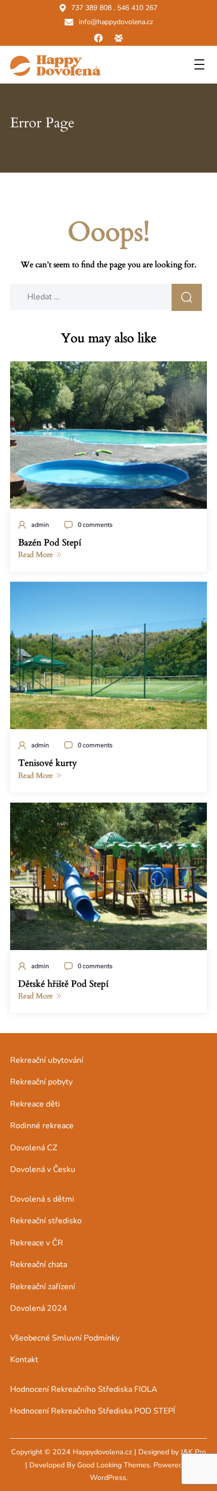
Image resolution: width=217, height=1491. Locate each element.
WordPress (108, 1477)
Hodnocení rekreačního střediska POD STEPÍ (92, 1411)
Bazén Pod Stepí (49, 542)
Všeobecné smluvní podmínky (65, 1338)
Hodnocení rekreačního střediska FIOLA (83, 1389)
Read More (35, 555)
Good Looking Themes (113, 1465)
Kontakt (24, 1359)
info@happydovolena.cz (116, 22)
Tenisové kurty (47, 763)
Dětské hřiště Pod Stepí (63, 984)
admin (40, 524)
